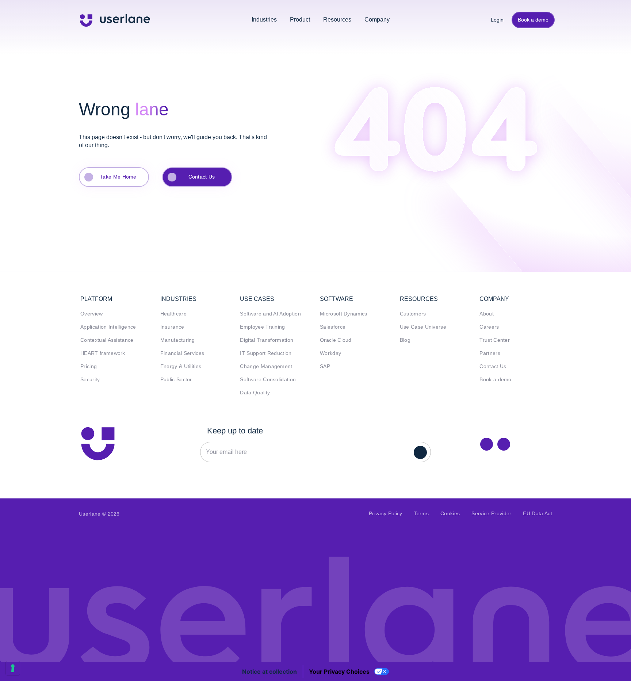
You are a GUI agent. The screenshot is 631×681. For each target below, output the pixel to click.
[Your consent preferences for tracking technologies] (13, 668)
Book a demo (533, 20)
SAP (325, 366)
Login (494, 20)
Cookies (450, 513)
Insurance (172, 327)
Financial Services (182, 353)
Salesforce (332, 327)
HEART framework (102, 353)
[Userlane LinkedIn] (486, 444)
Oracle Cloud (336, 340)
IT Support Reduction (265, 353)
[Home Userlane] (97, 443)
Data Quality (255, 392)
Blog (405, 340)
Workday (330, 353)
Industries (264, 19)
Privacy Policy (385, 513)
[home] (115, 20)
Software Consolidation (268, 379)
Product (300, 19)
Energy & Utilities (181, 366)
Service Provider (491, 513)
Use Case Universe (423, 327)
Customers (413, 314)
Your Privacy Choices (339, 671)
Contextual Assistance (107, 340)
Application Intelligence (108, 327)
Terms (421, 513)
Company (377, 19)
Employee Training (262, 327)
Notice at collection (269, 671)
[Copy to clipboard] (503, 444)
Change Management (266, 366)
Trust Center (494, 340)
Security (90, 379)
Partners (489, 353)
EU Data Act (537, 513)
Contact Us (201, 177)
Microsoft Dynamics (343, 314)
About (486, 314)
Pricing (88, 366)
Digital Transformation (266, 340)
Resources (337, 19)
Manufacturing (177, 340)
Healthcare (173, 314)
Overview (91, 314)
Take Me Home (118, 177)
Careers (489, 327)
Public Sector (176, 379)
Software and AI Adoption (270, 314)
